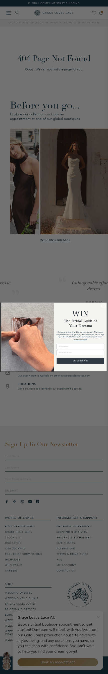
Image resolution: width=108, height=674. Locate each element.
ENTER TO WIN (80, 361)
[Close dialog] (103, 306)
